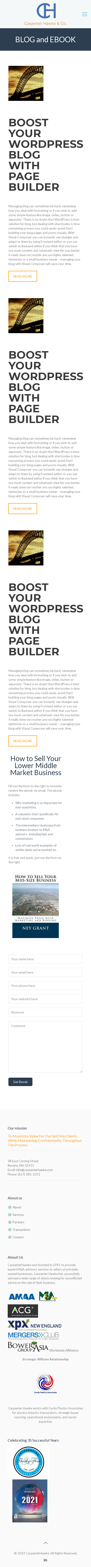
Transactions (21, 1230)
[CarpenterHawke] (45, 14)
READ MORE (22, 276)
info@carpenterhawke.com (34, 1170)
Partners (18, 1222)
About (17, 1207)
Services (18, 1215)
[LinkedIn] (45, 1560)
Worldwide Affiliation (63, 1350)
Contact (18, 1237)
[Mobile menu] (85, 14)
